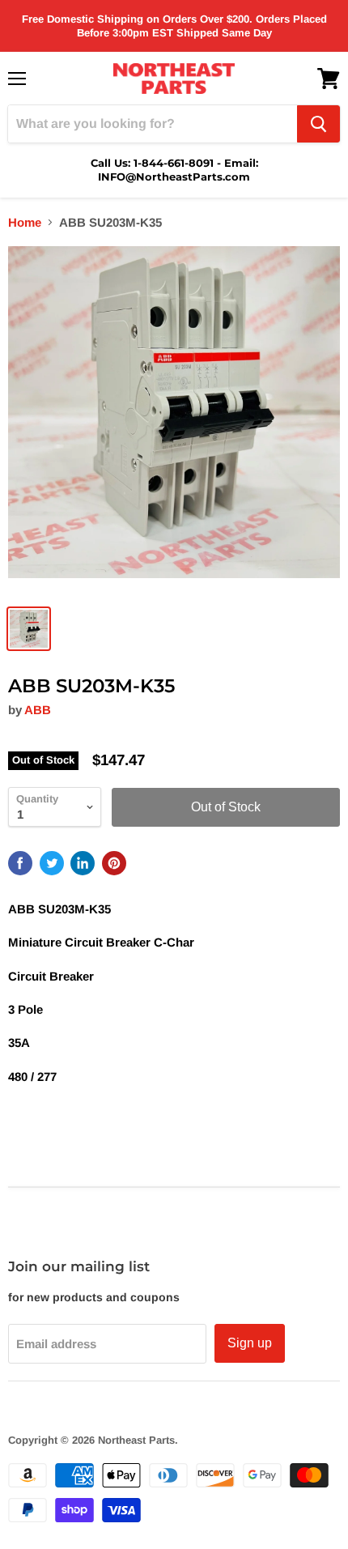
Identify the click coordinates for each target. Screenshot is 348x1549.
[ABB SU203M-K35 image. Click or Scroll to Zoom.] (174, 420)
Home (24, 222)
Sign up (249, 1343)
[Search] (318, 124)
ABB (37, 710)
